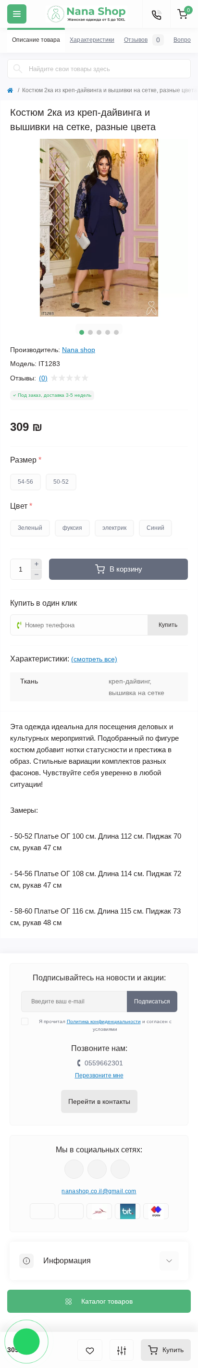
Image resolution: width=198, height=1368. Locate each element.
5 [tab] (116, 332)
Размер (25, 460)
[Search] (17, 68)
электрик (114, 528)
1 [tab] (81, 332)
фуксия (72, 528)
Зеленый (30, 528)
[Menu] (16, 14)
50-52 (61, 481)
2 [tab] (90, 332)
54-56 (25, 481)
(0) (43, 378)
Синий (155, 528)
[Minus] (36, 575)
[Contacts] (156, 14)
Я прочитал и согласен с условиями (105, 1025)
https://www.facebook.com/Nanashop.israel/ (74, 1169)
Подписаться (152, 1001)
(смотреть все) (94, 659)
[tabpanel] (99, 228)
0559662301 (104, 1063)
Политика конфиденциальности (104, 1021)
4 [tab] (107, 332)
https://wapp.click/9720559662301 (120, 1169)
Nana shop (78, 350)
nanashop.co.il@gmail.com (99, 1191)
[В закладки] (89, 1350)
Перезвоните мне (99, 1075)
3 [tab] (99, 332)
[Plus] (36, 564)
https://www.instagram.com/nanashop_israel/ (97, 1169)
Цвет (21, 506)
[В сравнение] (122, 1350)
